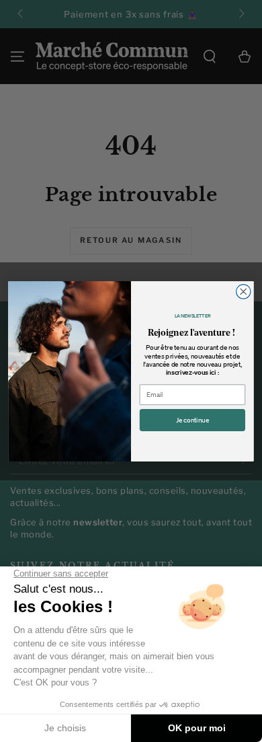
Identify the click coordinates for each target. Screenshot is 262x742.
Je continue (192, 420)
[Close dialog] (243, 291)
